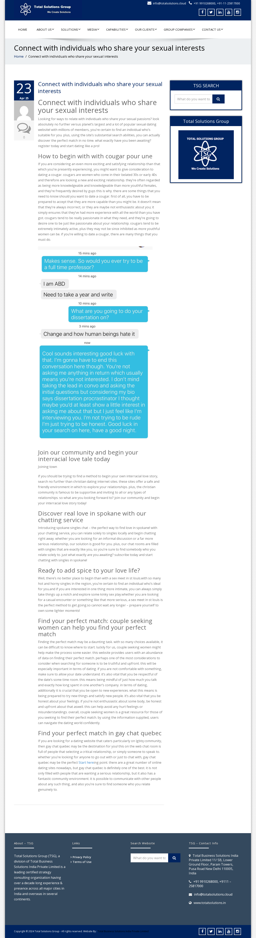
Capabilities (116, 29)
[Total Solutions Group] (69, 9)
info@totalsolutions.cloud (169, 3)
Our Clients (144, 29)
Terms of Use (82, 862)
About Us (44, 29)
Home (22, 29)
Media (92, 29)
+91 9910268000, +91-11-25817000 (217, 3)
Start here (86, 762)
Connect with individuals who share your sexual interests (100, 87)
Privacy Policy (82, 857)
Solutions (69, 29)
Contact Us (211, 29)
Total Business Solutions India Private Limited (123, 931)
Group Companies (178, 29)
